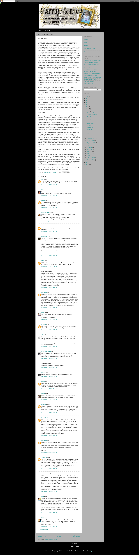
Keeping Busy (90, 131)
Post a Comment (44, 529)
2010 (87, 164)
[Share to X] (65, 172)
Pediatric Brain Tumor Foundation (92, 73)
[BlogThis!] (64, 172)
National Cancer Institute (90, 79)
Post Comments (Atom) (51, 539)
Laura (43, 189)
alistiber (43, 200)
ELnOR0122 (44, 417)
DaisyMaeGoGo (45, 212)
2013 (87, 108)
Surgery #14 (90, 119)
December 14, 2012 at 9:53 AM (49, 491)
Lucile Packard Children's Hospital (92, 60)
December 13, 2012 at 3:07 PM (49, 255)
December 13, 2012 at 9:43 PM (49, 376)
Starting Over (90, 127)
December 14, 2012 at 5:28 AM (49, 412)
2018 (87, 100)
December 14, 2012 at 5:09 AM (49, 399)
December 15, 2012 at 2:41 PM (49, 526)
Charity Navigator (88, 83)
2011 (87, 162)
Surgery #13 (90, 129)
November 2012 (91, 138)
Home (39, 30)
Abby (42, 312)
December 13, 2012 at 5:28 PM (49, 358)
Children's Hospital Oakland (91, 62)
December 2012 (91, 112)
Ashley (43, 226)
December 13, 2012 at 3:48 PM (49, 266)
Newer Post (42, 536)
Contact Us (47, 30)
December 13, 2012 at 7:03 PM (49, 367)
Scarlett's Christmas (92, 114)
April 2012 (90, 153)
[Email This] (62, 172)
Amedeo (43, 404)
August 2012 (90, 145)
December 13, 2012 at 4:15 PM (49, 307)
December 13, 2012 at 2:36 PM (49, 207)
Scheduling (89, 136)
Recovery (89, 125)
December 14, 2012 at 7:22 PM (49, 512)
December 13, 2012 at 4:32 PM (49, 330)
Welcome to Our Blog (89, 48)
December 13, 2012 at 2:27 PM (49, 184)
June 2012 (90, 149)
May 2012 (89, 151)
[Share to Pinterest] (69, 172)
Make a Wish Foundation (90, 75)
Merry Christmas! (91, 116)
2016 (87, 102)
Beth (42, 496)
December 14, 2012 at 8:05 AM (49, 468)
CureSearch (87, 67)
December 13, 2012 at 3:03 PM (49, 221)
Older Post (76, 536)
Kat (42, 179)
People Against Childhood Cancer (92, 77)
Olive (42, 260)
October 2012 (90, 140)
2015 (87, 104)
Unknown (44, 292)
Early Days (89, 121)
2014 (87, 106)
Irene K (43, 372)
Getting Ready (90, 133)
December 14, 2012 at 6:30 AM (49, 452)
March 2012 (90, 155)
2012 (87, 111)
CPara (43, 381)
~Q (42, 334)
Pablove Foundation (89, 81)
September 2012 (91, 142)
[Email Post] (59, 172)
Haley (42, 517)
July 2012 (89, 147)
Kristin (43, 393)
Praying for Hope (46, 351)
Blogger (91, 551)
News (85, 42)
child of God (44, 236)
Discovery (86, 51)
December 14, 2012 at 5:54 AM (49, 435)
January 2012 (90, 160)
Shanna (43, 324)
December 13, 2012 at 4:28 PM (49, 319)
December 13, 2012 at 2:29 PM (49, 195)
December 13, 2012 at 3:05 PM (49, 231)
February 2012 (91, 157)
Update (86, 39)
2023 (87, 96)
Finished (86, 45)
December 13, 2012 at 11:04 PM (49, 388)
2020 (87, 98)
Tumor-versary (90, 123)
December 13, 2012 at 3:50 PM (49, 287)
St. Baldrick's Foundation (90, 69)
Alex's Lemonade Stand (90, 71)
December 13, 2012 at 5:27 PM (49, 346)
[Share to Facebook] (67, 172)
